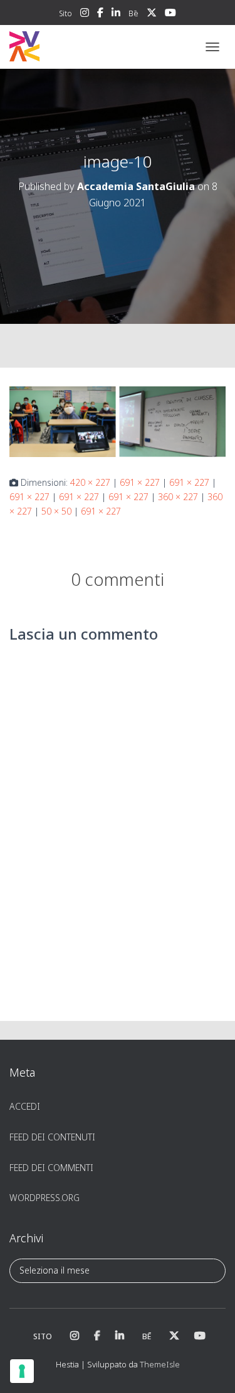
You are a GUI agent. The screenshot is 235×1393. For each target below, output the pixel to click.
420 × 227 (90, 482)
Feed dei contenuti (52, 1137)
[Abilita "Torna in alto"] (210, 1368)
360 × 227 (178, 497)
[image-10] (117, 421)
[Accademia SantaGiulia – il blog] (63, 47)
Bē (133, 13)
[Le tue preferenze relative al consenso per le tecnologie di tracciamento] (22, 1371)
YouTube (170, 14)
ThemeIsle (160, 1364)
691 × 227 (140, 482)
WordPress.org (44, 1198)
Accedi (24, 1106)
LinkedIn (116, 14)
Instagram (84, 14)
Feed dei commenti (51, 1168)
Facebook (100, 14)
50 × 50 (56, 511)
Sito (65, 13)
